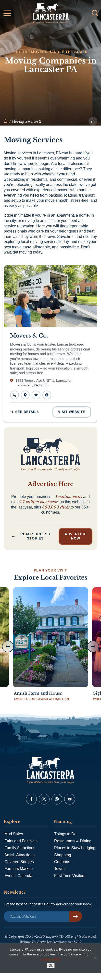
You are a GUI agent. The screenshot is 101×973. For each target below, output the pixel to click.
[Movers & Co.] (50, 296)
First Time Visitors (69, 876)
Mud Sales (13, 834)
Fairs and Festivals (21, 841)
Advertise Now (75, 536)
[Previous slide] (8, 646)
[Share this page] (92, 121)
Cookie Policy (50, 959)
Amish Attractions (19, 855)
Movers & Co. (29, 335)
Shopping (62, 855)
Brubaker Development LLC (59, 942)
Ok (51, 965)
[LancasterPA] (6, 121)
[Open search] (95, 13)
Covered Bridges (19, 862)
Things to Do (65, 834)
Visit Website (71, 412)
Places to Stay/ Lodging (74, 848)
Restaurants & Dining (72, 841)
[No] (94, 958)
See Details (27, 412)
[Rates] (46, 395)
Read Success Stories (35, 536)
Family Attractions (19, 848)
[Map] (25, 395)
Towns (59, 869)
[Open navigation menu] (7, 14)
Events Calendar (19, 876)
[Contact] (14, 395)
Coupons (62, 862)
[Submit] (75, 916)
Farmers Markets (19, 869)
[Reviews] (36, 395)
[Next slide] (93, 646)
